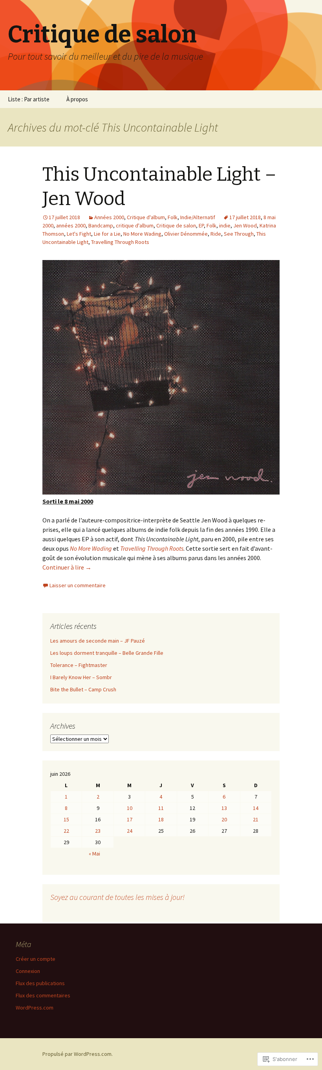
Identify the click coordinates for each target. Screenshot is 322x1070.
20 (224, 819)
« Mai (94, 853)
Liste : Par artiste (28, 99)
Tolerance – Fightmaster (78, 665)
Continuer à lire (66, 567)
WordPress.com (34, 1007)
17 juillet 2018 (245, 217)
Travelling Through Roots (120, 242)
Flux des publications (40, 983)
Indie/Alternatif (197, 217)
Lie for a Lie (107, 233)
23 (98, 830)
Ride (215, 233)
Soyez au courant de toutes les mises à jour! (117, 897)
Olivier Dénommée (186, 233)
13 (224, 808)
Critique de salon (176, 225)
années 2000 (71, 225)
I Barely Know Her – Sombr (81, 677)
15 (66, 819)
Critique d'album (146, 217)
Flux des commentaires (43, 995)
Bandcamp (100, 225)
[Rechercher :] (307, 99)
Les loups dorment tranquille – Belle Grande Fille (106, 652)
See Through (239, 233)
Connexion (28, 971)
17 (129, 819)
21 (255, 819)
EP (201, 225)
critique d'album (135, 225)
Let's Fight (79, 233)
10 (129, 808)
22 (66, 830)
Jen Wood (245, 225)
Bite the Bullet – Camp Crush (83, 689)
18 (161, 819)
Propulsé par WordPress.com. (77, 1053)
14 (255, 808)
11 (161, 808)
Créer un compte (35, 958)
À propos (77, 99)
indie (225, 225)
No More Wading (142, 233)
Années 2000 (109, 217)
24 (129, 830)
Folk (172, 217)
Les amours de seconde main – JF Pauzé (97, 640)
